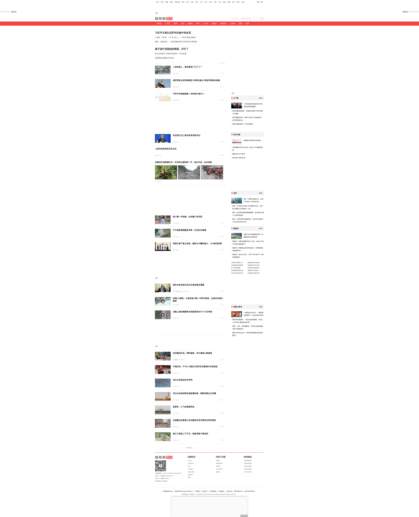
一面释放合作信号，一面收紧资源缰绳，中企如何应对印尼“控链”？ (253, 315)
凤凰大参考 (191, 472)
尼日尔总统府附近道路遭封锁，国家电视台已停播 (194, 393)
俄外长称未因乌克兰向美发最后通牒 (188, 285)
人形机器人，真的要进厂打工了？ (187, 67)
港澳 (175, 23)
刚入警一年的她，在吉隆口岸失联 (187, 217)
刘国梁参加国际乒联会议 (164, 58)
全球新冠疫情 (248, 463)
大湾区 (167, 23)
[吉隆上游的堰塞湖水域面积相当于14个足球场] (163, 314)
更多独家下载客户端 (253, 273)
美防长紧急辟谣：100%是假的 (242, 124)
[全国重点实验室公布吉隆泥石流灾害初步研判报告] (163, 423)
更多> (261, 98)
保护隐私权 (213, 491)
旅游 (224, 2)
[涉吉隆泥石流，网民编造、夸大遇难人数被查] (163, 356)
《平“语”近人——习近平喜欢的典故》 (182, 37)
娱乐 (187, 2)
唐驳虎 (214, 23)
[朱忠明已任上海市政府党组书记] (163, 138)
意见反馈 (229, 491)
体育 (192, 2)
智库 (247, 23)
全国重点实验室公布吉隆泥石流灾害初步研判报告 (194, 420)
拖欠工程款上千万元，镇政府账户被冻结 (190, 434)
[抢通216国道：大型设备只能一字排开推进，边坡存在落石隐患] (163, 301)
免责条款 (221, 491)
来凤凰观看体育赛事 (237, 265)
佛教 (229, 2)
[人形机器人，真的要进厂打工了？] (163, 70)
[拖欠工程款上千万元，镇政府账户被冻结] (163, 436)
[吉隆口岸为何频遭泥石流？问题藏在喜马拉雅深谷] (236, 236)
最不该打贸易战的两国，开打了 (172, 49)
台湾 (182, 23)
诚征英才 (205, 491)
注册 (258, 2)
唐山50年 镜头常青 (238, 158)
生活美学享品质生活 (237, 273)
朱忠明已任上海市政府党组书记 (186, 135)
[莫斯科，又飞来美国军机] (163, 409)
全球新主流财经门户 (237, 262)
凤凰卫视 (177, 2)
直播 (171, 2)
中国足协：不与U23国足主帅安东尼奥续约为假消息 (195, 366)
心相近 (157, 37)
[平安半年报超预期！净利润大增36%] (163, 96)
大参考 (232, 23)
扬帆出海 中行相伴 (238, 154)
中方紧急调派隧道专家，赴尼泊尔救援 (189, 230)
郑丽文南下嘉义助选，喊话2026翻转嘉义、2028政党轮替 (197, 243)
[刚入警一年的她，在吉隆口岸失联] (163, 219)
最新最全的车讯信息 (253, 262)
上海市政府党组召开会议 (166, 149)
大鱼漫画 (190, 469)
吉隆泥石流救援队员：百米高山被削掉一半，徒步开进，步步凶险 (183, 162)
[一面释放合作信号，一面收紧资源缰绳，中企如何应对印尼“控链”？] (236, 314)
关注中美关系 (248, 472)
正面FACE (191, 463)
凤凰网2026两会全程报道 (252, 140)
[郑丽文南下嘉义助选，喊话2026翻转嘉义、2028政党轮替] (163, 246)
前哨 (240, 23)
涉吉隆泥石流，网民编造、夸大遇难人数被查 (192, 353)
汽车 (201, 2)
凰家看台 (223, 23)
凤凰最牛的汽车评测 (253, 265)
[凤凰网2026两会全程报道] (236, 142)
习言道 (164, 37)
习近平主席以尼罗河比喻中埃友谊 (173, 32)
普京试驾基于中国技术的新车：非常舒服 (170, 54)
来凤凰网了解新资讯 (253, 268)
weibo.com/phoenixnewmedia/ (172, 473)
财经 (183, 2)
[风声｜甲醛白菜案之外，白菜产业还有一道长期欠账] (236, 201)
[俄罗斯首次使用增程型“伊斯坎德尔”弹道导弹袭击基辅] (163, 83)
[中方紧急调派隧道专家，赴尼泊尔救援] (163, 233)
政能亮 (159, 23)
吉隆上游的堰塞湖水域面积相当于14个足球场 (192, 312)
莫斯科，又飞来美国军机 (183, 407)
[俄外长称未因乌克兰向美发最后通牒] (163, 288)
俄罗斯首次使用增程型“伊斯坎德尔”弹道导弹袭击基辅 (196, 80)
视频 (166, 2)
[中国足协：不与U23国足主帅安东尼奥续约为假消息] (163, 369)
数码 (238, 2)
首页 (157, 2)
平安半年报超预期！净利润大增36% (188, 94)
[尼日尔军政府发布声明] (163, 383)
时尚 (197, 2)
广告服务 (197, 491)
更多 (242, 2)
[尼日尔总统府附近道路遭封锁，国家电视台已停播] (163, 396)
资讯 (162, 2)
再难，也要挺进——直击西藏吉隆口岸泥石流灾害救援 (176, 42)
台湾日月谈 (219, 469)
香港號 (218, 466)
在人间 (205, 23)
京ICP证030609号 (249, 491)
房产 (206, 2)
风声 (197, 23)
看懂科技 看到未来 (253, 270)
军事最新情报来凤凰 (237, 270)
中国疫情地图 (248, 469)
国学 (233, 2)
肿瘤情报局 (219, 463)
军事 (215, 2)
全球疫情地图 (248, 466)
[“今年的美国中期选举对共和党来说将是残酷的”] (236, 105)
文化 (219, 2)
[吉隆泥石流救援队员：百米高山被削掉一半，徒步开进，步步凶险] (166, 172)
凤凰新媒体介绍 (167, 491)
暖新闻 (190, 23)
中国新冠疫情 (248, 460)
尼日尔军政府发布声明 (182, 380)
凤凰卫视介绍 (238, 491)
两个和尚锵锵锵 (235, 268)
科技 (210, 2)
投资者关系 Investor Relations (183, 491)
